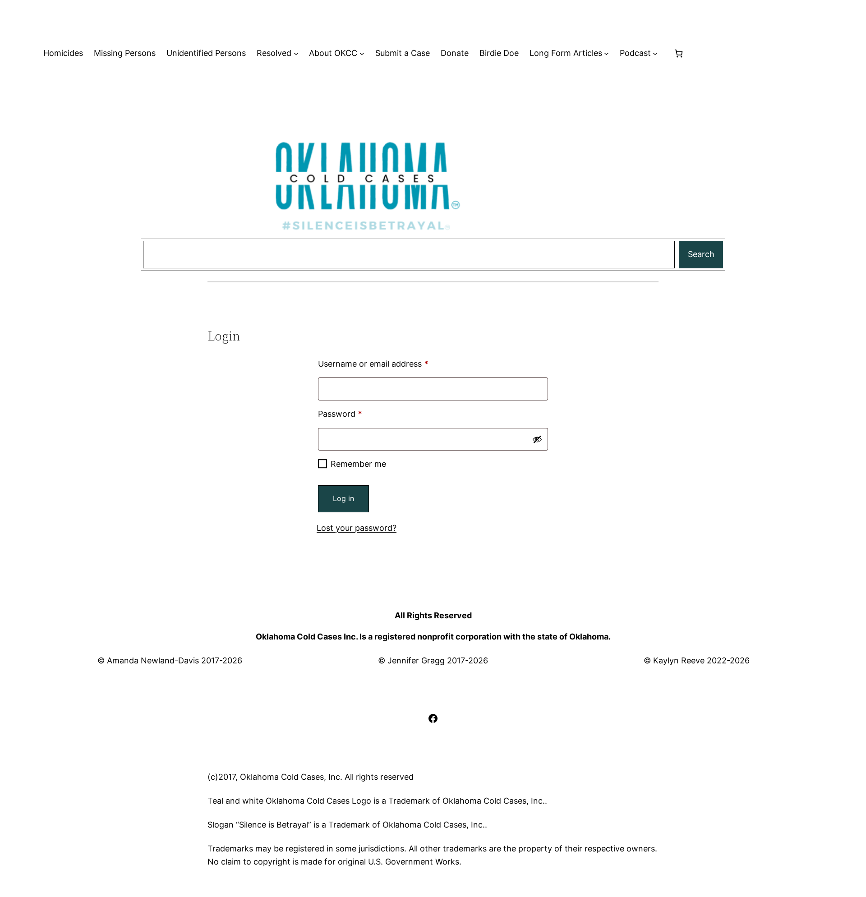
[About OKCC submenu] (361, 53)
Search (701, 254)
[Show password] (537, 439)
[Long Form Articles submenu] (606, 53)
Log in (343, 498)
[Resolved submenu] (296, 53)
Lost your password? (356, 528)
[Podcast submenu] (655, 53)
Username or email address (390, 363)
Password (357, 414)
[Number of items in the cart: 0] (678, 53)
